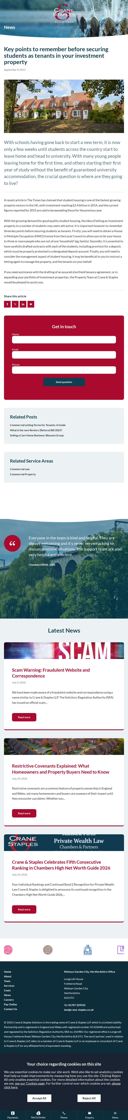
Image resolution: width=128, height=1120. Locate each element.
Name (15, 334)
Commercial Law (20, 469)
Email (15, 349)
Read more (24, 717)
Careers (9, 999)
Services (9, 985)
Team (7, 981)
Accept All (39, 1098)
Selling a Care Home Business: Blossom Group (37, 435)
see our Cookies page (30, 1083)
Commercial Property (23, 474)
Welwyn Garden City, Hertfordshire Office (89, 971)
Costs (7, 990)
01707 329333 (76, 1005)
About (7, 976)
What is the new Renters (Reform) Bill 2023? (36, 430)
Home (7, 971)
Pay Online (10, 1004)
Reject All (89, 1098)
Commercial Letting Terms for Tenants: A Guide (38, 425)
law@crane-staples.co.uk (79, 1009)
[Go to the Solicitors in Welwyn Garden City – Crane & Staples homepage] (64, 13)
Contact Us (10, 1009)
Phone (16, 364)
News (7, 995)
